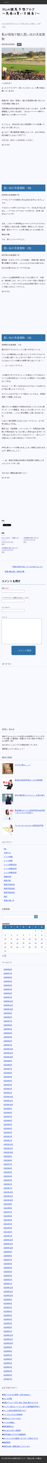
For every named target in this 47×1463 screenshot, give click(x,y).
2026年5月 (8, 981)
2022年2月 (8, 1184)
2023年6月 (8, 1121)
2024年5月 (8, 1077)
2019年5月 (8, 1315)
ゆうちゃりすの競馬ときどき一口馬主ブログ (20, 1438)
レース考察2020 (10, 873)
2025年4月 (8, 1033)
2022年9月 (8, 1156)
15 (36, 939)
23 (42, 943)
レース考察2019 (10, 869)
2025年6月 (8, 1025)
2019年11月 (8, 1292)
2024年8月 (8, 1065)
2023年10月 (8, 1105)
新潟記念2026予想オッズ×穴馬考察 (29, 780)
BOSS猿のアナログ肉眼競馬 (14, 1434)
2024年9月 (8, 1061)
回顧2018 (7, 877)
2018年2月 (8, 1375)
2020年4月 (8, 1272)
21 (29, 943)
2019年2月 (8, 1327)
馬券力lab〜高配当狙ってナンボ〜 (16, 1446)
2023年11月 (8, 1101)
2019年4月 (8, 1319)
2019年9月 (8, 1299)
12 (17, 939)
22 (36, 943)
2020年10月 (8, 1248)
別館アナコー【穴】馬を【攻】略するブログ (20, 1403)
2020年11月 (8, 1244)
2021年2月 (8, 1232)
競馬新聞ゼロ (8, 1426)
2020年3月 (8, 1276)
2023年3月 (8, 1132)
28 (29, 947)
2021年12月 (8, 1192)
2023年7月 (8, 1117)
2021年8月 (8, 1208)
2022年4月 (8, 1176)
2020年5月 (8, 1268)
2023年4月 (8, 1128)
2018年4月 (8, 1367)
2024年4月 (8, 1081)
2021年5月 (8, 1220)
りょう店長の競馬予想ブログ (14, 1411)
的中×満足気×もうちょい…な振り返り (30, 795)
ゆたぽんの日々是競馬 (12, 1430)
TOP (22, 24)
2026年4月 (8, 985)
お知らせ (7, 853)
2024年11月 (8, 1053)
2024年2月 (8, 1089)
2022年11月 (8, 1148)
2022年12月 (8, 1144)
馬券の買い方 (9, 900)
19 (17, 943)
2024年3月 (8, 1085)
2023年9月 (8, 1109)
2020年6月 (8, 1264)
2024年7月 (8, 1069)
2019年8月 (8, 1303)
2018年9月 (8, 1347)
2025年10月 (8, 1009)
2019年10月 (8, 1296)
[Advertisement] (20, 165)
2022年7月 (8, 1164)
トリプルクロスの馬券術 (13, 1414)
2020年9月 (8, 1252)
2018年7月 (8, 1355)
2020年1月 (8, 1284)
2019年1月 (8, 1331)
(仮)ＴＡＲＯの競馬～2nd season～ (17, 1395)
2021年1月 (8, 1236)
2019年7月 (8, 1307)
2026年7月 (8, 973)
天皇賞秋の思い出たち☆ (10, 548)
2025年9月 (8, 1013)
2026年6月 (8, 977)
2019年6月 (8, 1311)
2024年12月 (8, 1049)
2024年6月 (8, 1073)
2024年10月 (8, 1057)
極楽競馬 (6, 1442)
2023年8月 (8, 1113)
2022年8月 (8, 1160)
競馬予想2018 (9, 884)
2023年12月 (8, 1097)
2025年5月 (8, 1029)
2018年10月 (8, 1343)
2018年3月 (8, 1371)
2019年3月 (8, 1323)
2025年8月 (8, 1017)
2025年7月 (8, 1021)
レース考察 (8, 861)
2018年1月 (8, 1379)
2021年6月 (8, 1216)
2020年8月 (8, 1256)
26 (17, 947)
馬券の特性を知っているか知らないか (27, 567)
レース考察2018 (10, 865)
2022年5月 (8, 1172)
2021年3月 (8, 1228)
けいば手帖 (7, 1399)
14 (29, 939)
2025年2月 (8, 1041)
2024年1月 (8, 1093)
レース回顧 (8, 857)
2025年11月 (8, 1005)
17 (5, 943)
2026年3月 (8, 989)
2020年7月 (8, 1260)
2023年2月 (8, 1136)
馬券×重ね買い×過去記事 (14, 571)
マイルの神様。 (9, 1422)
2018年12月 (8, 1335)
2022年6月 (8, 1168)
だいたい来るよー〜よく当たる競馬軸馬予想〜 (21, 1407)
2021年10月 (8, 1200)
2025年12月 (8, 1001)
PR (5, 849)
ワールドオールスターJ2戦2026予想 (29, 825)
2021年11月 (8, 1196)
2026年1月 (8, 997)
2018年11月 (8, 1339)
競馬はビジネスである (12, 1418)
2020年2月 (8, 1280)
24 (5, 947)
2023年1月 (8, 1140)
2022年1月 (8, 1188)
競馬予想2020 (9, 888)
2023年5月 (8, 1124)
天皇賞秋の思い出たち (31, 538)
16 (42, 939)
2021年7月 (8, 1212)
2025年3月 (8, 1037)
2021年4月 (8, 1224)
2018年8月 (8, 1351)
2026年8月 (8, 969)
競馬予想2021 (9, 892)
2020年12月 (8, 1240)
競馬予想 (7, 880)
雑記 (19, 44)
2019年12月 (8, 1288)
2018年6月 (8, 1359)
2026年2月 (8, 993)
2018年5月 (8, 1363)
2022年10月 (8, 1152)
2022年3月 (8, 1180)
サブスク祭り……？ (23, 765)
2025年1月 (8, 1045)
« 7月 (4, 956)
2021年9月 (8, 1204)
